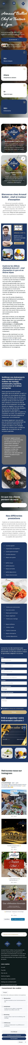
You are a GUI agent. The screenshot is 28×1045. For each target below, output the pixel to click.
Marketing (6, 1014)
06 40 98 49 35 (15, 339)
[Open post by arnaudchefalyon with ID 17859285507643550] (14, 802)
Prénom (3, 663)
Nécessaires (7, 998)
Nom (2, 657)
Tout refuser (14, 1031)
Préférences (7, 1022)
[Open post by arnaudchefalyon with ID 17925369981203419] (14, 831)
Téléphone (4, 675)
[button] (14, 3)
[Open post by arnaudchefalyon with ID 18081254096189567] (14, 864)
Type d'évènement (6, 686)
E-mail (3, 669)
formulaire (9, 338)
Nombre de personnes (7, 692)
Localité (3, 680)
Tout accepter (14, 1038)
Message (3, 698)
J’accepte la (12, 708)
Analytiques (7, 1006)
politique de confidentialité (16, 708)
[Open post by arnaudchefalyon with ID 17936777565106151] (14, 897)
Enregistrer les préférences (14, 1035)
